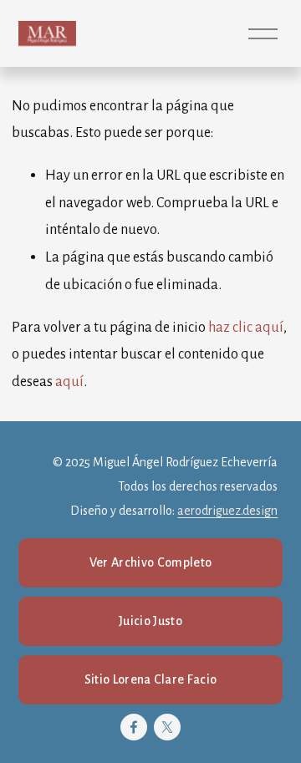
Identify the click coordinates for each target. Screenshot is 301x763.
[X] (167, 727)
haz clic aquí (245, 327)
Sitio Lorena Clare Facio (150, 679)
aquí (69, 381)
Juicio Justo (150, 621)
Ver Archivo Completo (150, 562)
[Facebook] (133, 727)
